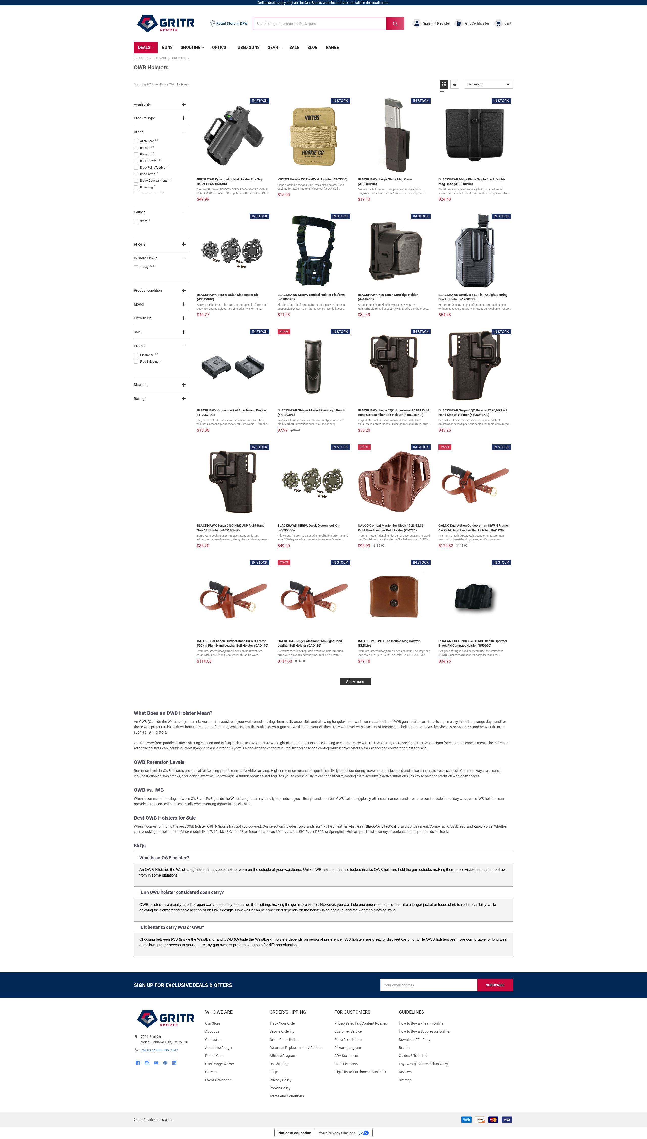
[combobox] (328, 23)
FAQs (274, 1072)
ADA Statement (346, 1056)
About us (212, 1031)
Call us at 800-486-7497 (159, 1050)
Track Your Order (283, 1023)
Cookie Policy (298, 1088)
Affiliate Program (283, 1056)
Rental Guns (214, 1056)
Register (443, 23)
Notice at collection (294, 1133)
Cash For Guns (346, 1064)
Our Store (212, 1023)
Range (332, 47)
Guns (167, 47)
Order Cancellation (284, 1040)
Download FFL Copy (414, 1040)
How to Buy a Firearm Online (421, 1023)
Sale (294, 47)
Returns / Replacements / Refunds (297, 1048)
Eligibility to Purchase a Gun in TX (360, 1072)
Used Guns (249, 47)
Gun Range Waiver (219, 1064)
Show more (355, 682)
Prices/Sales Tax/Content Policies (360, 1023)
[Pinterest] (165, 1063)
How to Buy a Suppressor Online (424, 1031)
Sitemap (405, 1080)
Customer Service (348, 1031)
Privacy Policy (298, 1080)
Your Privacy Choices (337, 1133)
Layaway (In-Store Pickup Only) (423, 1064)
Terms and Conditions (298, 1096)
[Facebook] (138, 1063)
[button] (444, 84)
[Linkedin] (174, 1063)
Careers (211, 1072)
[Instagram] (147, 1063)
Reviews (405, 1072)
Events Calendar (218, 1080)
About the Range (218, 1048)
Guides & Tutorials (413, 1056)
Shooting (191, 47)
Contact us (213, 1040)
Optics (219, 47)
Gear (273, 47)
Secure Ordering (282, 1031)
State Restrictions (348, 1040)
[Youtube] (156, 1063)
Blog (312, 47)
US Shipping (279, 1064)
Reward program (347, 1048)
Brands (404, 1048)
